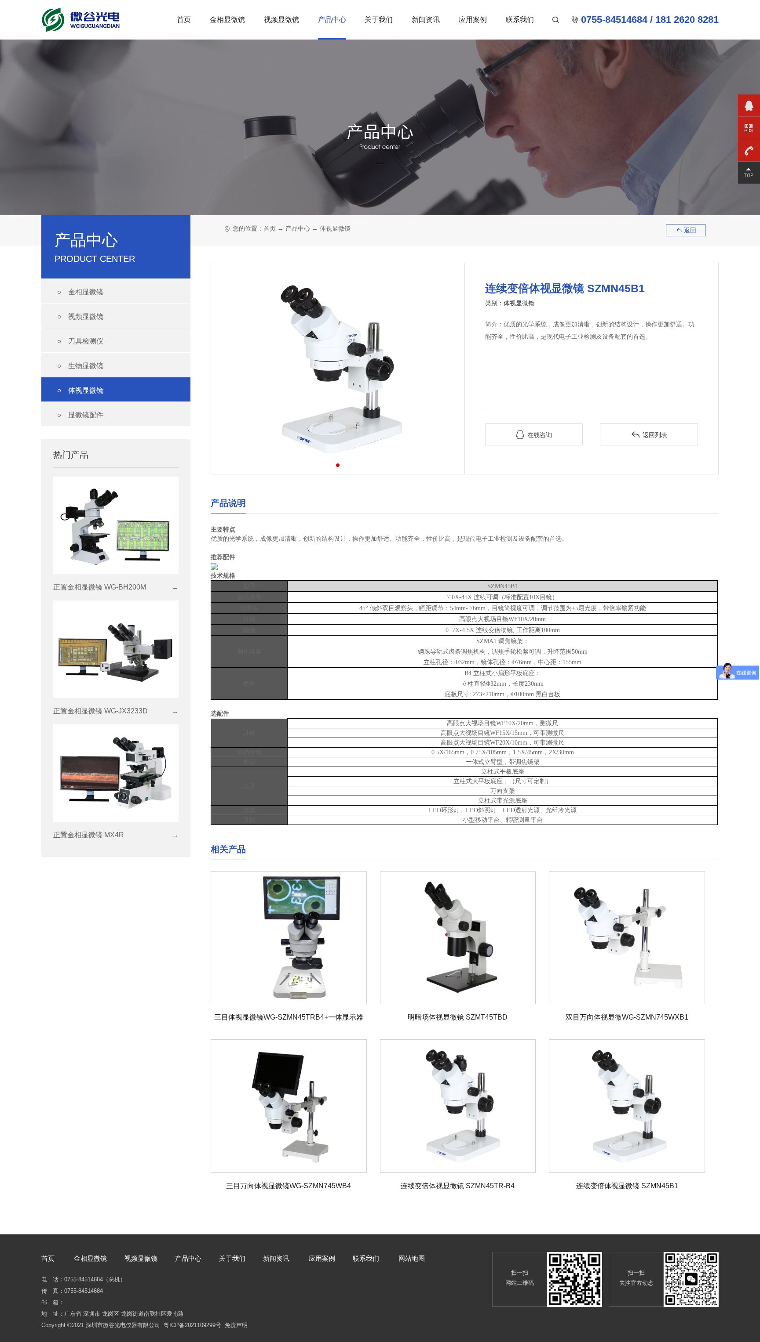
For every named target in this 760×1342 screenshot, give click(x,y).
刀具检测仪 (79, 341)
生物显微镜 (79, 366)
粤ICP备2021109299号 (192, 1325)
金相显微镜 (227, 19)
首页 (184, 19)
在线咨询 (534, 434)
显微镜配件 (79, 415)
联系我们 (520, 19)
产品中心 (332, 19)
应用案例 (473, 19)
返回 (686, 230)
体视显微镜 (79, 390)
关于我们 (379, 19)
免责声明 (236, 1325)
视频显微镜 (281, 19)
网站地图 (411, 1258)
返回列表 (649, 434)
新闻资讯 (426, 19)
